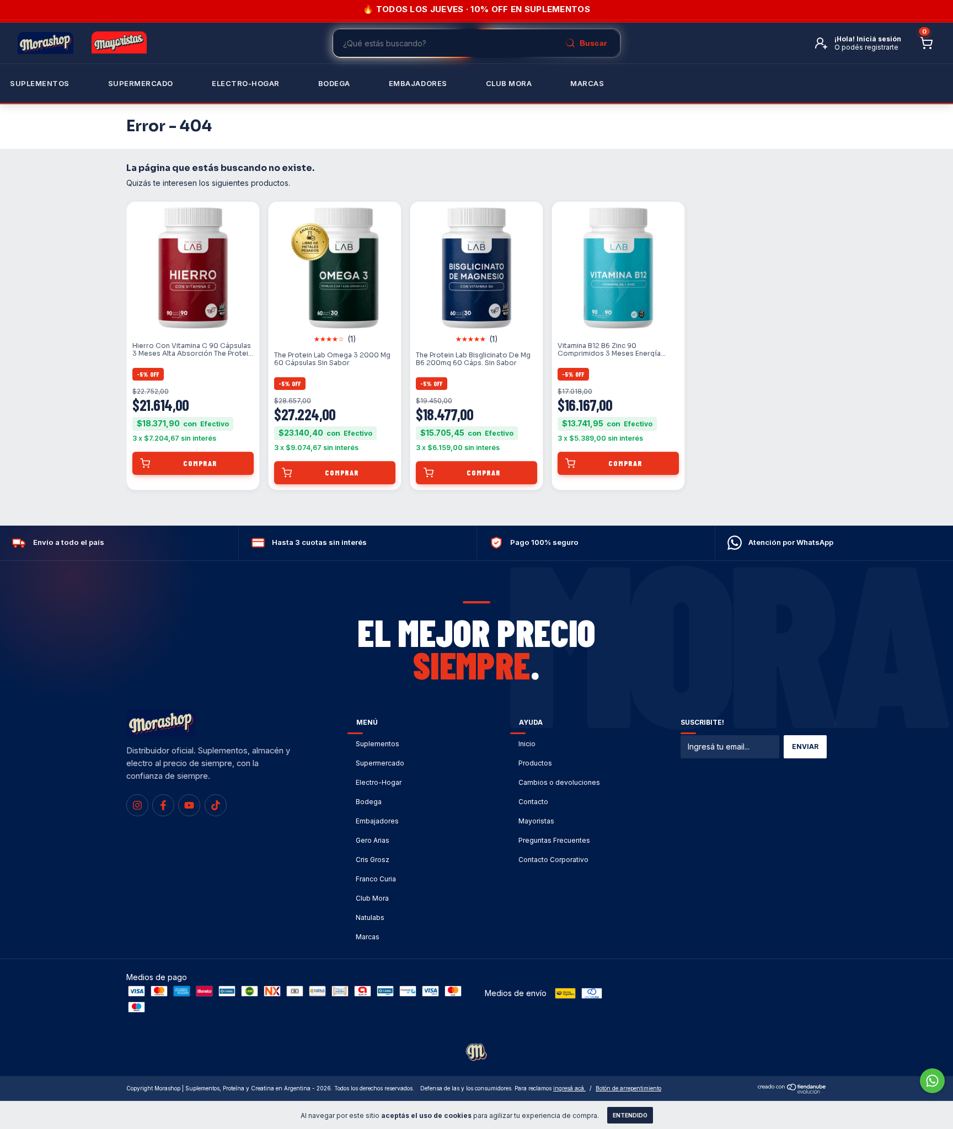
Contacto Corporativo (553, 859)
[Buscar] (586, 43)
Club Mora (509, 83)
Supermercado (140, 83)
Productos (535, 763)
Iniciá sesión (878, 39)
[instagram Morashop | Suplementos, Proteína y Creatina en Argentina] (137, 805)
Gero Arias (372, 840)
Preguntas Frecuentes (554, 840)
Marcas (587, 83)
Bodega (334, 83)
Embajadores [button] (418, 83)
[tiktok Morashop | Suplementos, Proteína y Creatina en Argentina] (216, 805)
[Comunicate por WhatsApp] (932, 1080)
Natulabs (370, 917)
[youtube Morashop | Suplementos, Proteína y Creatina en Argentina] (189, 805)
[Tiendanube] (792, 1090)
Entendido (630, 1115)
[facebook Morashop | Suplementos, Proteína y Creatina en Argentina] (163, 805)
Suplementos (39, 83)
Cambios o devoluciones (559, 782)
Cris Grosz (372, 859)
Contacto (533, 802)
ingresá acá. (569, 1088)
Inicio (527, 744)
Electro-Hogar (246, 83)
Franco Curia (376, 879)
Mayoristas (536, 821)
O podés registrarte (866, 47)
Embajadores (377, 821)
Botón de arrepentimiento (628, 1088)
